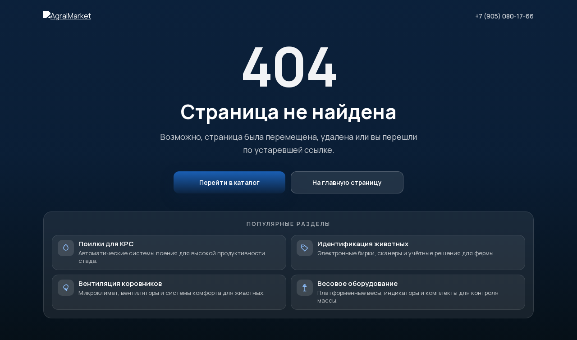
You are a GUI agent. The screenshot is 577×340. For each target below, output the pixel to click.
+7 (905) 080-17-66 (504, 16)
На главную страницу (347, 182)
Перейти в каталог (229, 182)
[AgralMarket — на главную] (67, 16)
